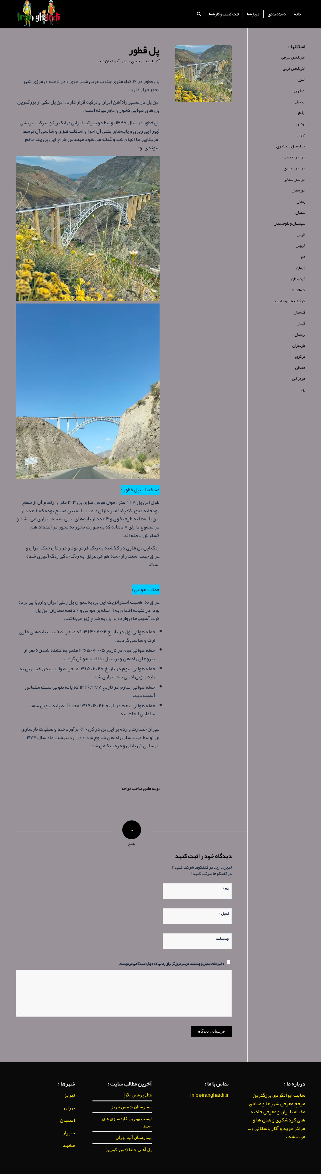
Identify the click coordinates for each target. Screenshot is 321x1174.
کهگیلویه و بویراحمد (289, 301)
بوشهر (300, 124)
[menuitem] (297, 14)
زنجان (301, 201)
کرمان (300, 268)
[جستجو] (199, 14)
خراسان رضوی (294, 168)
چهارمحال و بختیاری (290, 146)
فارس (301, 235)
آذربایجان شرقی (293, 57)
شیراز (69, 1133)
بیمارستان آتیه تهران (134, 1137)
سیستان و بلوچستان (289, 223)
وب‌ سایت (222, 938)
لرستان (299, 334)
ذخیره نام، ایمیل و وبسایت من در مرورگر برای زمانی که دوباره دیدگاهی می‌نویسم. (171, 963)
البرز (301, 79)
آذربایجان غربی (108, 61)
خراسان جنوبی (294, 157)
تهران (301, 135)
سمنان (300, 212)
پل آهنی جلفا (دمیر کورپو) (129, 1149)
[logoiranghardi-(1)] (38, 14)
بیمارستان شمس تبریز (131, 1107)
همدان (300, 368)
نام (225, 887)
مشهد (69, 1145)
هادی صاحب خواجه (136, 788)
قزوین (300, 246)
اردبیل (300, 102)
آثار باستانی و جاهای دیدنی (140, 61)
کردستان (298, 279)
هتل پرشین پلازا (138, 1095)
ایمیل (224, 912)
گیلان (301, 323)
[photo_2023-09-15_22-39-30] (203, 73)
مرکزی (300, 356)
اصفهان (299, 91)
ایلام (301, 113)
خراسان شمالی (294, 179)
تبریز (69, 1095)
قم (303, 257)
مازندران (298, 345)
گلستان (299, 312)
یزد (302, 390)
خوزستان (298, 190)
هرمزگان (298, 379)
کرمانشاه (298, 290)
